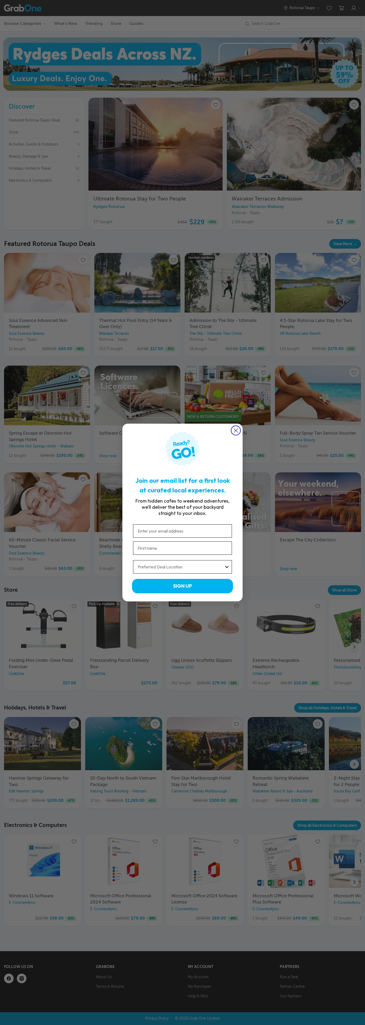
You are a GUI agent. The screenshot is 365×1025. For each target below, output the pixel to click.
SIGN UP (182, 586)
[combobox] (181, 566)
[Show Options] (227, 566)
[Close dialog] (235, 430)
